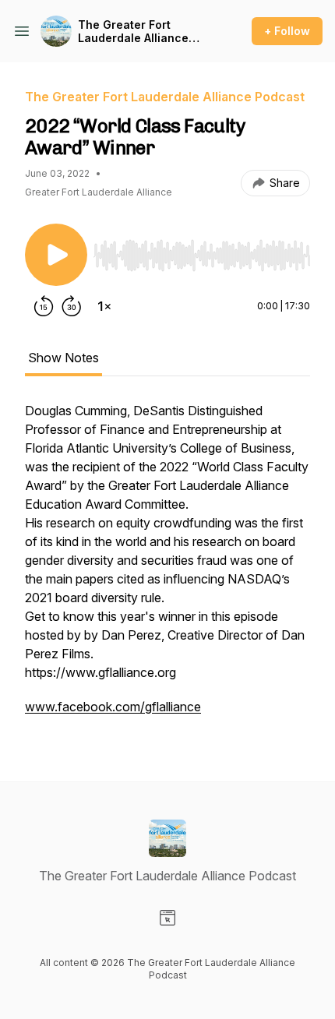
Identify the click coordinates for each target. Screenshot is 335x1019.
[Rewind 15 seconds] (44, 306)
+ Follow (287, 30)
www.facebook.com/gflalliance (113, 706)
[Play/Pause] (56, 255)
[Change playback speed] (104, 306)
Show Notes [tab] (63, 357)
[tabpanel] (167, 566)
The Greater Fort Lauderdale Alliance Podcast (133, 31)
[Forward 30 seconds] (72, 306)
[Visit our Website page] (167, 918)
